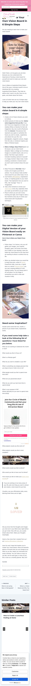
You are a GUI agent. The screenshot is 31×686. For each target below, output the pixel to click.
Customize (15, 671)
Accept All (15, 679)
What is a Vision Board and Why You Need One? (23, 587)
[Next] (27, 629)
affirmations (16, 177)
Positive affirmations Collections (13, 541)
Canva (23, 262)
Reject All (15, 675)
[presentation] (15, 608)
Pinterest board (19, 266)
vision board (8, 188)
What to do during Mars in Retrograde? (7, 586)
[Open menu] (28, 16)
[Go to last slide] (4, 629)
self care (5, 576)
